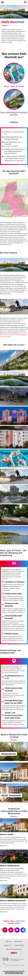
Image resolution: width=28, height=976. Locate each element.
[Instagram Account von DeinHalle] (5, 930)
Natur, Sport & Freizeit (14, 86)
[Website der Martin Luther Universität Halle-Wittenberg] (13, 959)
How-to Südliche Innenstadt (12, 900)
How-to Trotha (6, 834)
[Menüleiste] (25, 2)
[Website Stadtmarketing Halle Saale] (14, 964)
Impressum (7, 945)
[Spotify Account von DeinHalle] (23, 930)
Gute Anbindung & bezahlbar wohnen (14, 113)
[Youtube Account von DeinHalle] (17, 930)
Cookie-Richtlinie (19, 945)
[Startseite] (2, 2)
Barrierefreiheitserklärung (14, 949)
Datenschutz (18, 941)
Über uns (8, 941)
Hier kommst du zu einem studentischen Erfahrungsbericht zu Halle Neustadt (13, 334)
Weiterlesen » (4, 846)
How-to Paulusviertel (9, 865)
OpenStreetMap (18, 216)
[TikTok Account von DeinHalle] (11, 930)
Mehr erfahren (14, 751)
